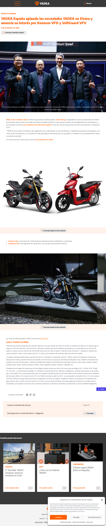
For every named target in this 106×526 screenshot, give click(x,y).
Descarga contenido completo (14, 32)
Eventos (8, 467)
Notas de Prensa (8, 13)
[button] (102, 500)
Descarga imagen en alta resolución (54, 230)
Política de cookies (65, 522)
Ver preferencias (94, 517)
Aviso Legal (89, 522)
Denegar (76, 517)
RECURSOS (44, 338)
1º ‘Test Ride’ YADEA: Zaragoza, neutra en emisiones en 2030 (14, 473)
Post (41, 467)
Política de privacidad (78, 522)
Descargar (90, 413)
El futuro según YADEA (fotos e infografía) (83, 468)
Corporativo (78, 464)
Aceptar (58, 517)
